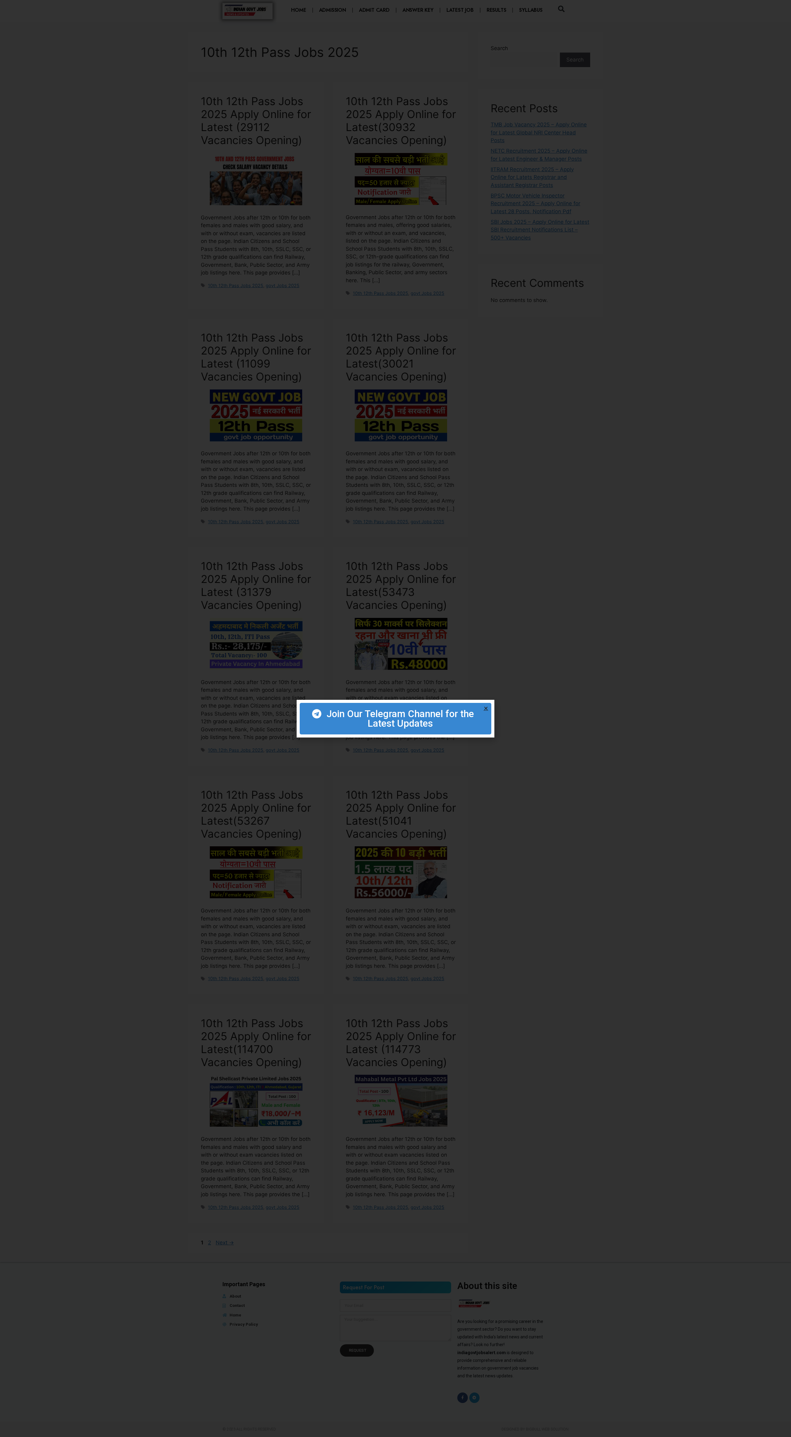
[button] (486, 708)
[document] (395, 718)
